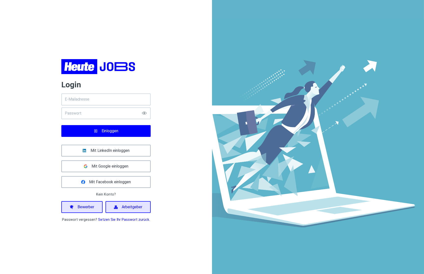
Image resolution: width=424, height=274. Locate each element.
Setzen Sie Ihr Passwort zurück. (124, 220)
